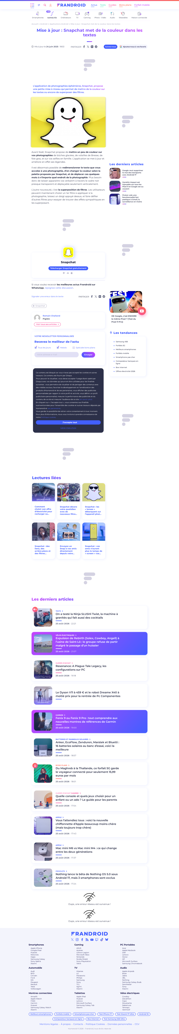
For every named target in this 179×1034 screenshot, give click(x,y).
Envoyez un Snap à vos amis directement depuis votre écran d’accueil (68, 550)
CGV (137, 1024)
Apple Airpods (128, 971)
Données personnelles (120, 1024)
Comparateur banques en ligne (68, 1019)
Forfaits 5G (120, 345)
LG (77, 973)
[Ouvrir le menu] (32, 5)
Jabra (124, 976)
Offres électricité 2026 (125, 371)
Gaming (78, 944)
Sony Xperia (36, 961)
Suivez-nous (110, 47)
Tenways (125, 1007)
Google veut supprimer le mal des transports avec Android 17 (132, 172)
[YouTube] (92, 939)
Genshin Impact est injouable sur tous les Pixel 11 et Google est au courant (132, 185)
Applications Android (59, 24)
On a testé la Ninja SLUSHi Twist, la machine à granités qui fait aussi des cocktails (87, 615)
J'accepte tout (70, 422)
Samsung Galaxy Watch (41, 1007)
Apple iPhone (36, 948)
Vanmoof (126, 1010)
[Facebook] (82, 939)
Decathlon (126, 999)
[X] (72, 939)
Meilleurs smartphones (126, 349)
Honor (125, 957)
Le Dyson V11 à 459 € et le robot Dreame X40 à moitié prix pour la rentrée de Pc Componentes (88, 694)
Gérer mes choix (68, 428)
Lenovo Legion (82, 952)
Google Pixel (36, 950)
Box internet (121, 367)
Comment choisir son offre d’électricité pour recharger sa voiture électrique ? (43, 510)
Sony (78, 982)
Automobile (35, 968)
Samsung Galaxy (38, 959)
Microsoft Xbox (82, 955)
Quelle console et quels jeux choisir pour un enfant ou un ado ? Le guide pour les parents (86, 797)
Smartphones (36, 944)
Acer (124, 948)
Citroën (34, 976)
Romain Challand (51, 316)
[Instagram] (77, 939)
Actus (94, 5)
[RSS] (87, 939)
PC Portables (127, 944)
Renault (34, 984)
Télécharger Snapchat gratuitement (68, 268)
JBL (123, 978)
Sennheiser (127, 984)
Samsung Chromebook (132, 963)
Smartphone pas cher (125, 357)
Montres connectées (40, 993)
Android (43, 24)
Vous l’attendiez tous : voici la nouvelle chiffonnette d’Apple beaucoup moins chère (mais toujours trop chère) (86, 824)
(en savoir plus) (85, 399)
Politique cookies (48, 417)
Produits (60, 871)
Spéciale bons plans (85, 347)
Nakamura (126, 1005)
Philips (79, 978)
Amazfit (34, 996)
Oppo (33, 957)
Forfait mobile (142, 5)
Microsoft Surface (129, 961)
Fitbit (33, 1001)
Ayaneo (79, 950)
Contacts (78, 1024)
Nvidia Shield (82, 959)
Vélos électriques (130, 993)
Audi (33, 971)
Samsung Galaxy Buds (131, 982)
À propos (66, 1024)
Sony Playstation (83, 961)
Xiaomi (34, 963)
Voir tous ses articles (46, 324)
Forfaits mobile (122, 353)
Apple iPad (81, 996)
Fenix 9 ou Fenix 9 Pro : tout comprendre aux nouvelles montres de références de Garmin (87, 719)
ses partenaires (54, 408)
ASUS (78, 948)
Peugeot (34, 982)
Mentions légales (49, 1024)
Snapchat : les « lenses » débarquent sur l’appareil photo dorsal (93, 510)
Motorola (34, 955)
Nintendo (80, 957)
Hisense (79, 971)
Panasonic (80, 976)
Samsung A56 (122, 342)
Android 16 (144, 1014)
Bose (124, 973)
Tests (103, 5)
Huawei (34, 952)
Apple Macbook (128, 950)
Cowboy (125, 996)
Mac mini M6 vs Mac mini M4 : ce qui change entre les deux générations (86, 850)
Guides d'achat (63, 663)
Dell (124, 952)
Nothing (125, 980)
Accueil (35, 24)
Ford (33, 978)
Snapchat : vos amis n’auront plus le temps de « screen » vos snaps (93, 550)
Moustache (127, 1003)
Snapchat (40, 306)
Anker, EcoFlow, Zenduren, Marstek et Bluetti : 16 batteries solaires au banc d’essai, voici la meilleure (87, 746)
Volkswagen (36, 989)
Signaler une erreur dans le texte (47, 296)
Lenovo (125, 955)
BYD (32, 973)
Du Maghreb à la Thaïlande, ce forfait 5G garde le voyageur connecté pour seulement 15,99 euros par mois (87, 772)
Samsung (80, 980)
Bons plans (125, 5)
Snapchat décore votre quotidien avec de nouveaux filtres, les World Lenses (68, 510)
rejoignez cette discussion (59, 288)
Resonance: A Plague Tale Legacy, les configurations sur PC (81, 667)
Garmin (34, 1003)
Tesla (33, 986)
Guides (112, 5)
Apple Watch (36, 999)
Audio (123, 968)
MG (32, 980)
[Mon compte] (50, 5)
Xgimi (79, 986)
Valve (78, 963)
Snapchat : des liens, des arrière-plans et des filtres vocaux (43, 550)
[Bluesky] (107, 939)
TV (75, 968)
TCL (78, 984)
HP (123, 959)
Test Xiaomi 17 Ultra (125, 1014)
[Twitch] (97, 939)
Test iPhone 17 (105, 1014)
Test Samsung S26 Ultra (114, 1019)
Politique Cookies (95, 1024)
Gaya (124, 1001)
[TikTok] (102, 939)
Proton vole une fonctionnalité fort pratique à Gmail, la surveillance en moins (132, 198)
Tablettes (79, 993)
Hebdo (63, 347)
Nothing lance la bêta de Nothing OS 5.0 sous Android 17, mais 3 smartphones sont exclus (87, 876)
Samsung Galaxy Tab (85, 1005)
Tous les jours (44, 347)
